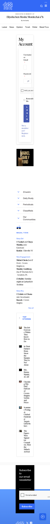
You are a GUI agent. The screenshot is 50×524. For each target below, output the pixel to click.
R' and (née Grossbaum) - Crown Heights (24, 298)
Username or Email (25, 59)
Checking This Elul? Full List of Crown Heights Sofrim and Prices (27, 392)
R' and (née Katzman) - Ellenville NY (25, 246)
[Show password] (28, 81)
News (11, 27)
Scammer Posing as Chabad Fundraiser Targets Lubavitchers (27, 416)
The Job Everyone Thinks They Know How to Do (27, 334)
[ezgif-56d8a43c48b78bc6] (25, 157)
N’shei (34, 27)
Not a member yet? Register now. (25, 130)
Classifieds (28, 211)
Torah (27, 27)
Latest (4, 27)
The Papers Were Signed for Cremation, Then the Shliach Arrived (27, 441)
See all (30, 308)
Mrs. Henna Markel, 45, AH (26, 373)
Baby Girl (20, 239)
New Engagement (23, 257)
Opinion (19, 27)
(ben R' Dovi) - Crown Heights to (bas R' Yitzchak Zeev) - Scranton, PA (25, 267)
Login (27, 114)
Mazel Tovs (44, 27)
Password (25, 75)
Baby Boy (20, 291)
